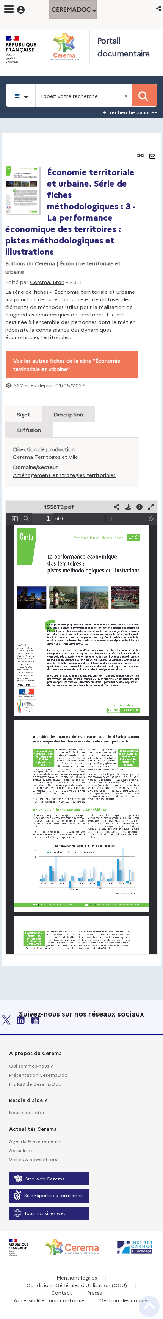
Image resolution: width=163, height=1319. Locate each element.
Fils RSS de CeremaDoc (35, 1083)
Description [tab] (68, 414)
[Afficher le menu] (9, 9)
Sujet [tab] (23, 414)
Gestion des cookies (124, 1300)
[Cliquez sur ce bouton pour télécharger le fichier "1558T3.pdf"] (128, 506)
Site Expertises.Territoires (53, 1195)
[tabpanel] (81, 549)
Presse (94, 1292)
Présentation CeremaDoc (38, 1074)
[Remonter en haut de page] (149, 1306)
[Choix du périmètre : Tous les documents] (21, 95)
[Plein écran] (151, 506)
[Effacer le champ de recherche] (126, 95)
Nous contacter (27, 1112)
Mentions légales (76, 1277)
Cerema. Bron (47, 281)
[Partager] (116, 506)
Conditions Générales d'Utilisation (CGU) (77, 1285)
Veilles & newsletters (33, 1159)
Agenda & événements (35, 1141)
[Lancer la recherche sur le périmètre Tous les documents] (144, 95)
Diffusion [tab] (29, 429)
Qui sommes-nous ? (31, 1065)
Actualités (21, 1150)
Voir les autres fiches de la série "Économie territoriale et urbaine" (66, 365)
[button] (159, 8)
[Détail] (139, 506)
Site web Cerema (45, 1178)
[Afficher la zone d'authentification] (25, 8)
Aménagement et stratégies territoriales (64, 475)
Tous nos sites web (45, 1213)
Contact (61, 1292)
